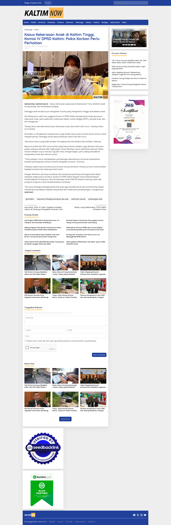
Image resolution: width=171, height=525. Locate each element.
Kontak (60, 522)
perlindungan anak (95, 199)
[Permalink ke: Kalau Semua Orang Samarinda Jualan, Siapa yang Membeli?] (65, 262)
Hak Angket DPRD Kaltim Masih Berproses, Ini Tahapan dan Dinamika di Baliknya (41, 221)
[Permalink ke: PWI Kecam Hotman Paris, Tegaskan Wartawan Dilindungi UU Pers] (37, 286)
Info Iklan (69, 522)
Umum (26, 48)
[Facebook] (134, 515)
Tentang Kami (80, 522)
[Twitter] (137, 515)
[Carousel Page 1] (123, 44)
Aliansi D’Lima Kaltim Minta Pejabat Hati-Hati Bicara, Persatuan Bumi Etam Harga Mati (41, 236)
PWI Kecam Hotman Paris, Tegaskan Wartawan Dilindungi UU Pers (36, 296)
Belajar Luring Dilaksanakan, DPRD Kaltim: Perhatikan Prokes (90, 207)
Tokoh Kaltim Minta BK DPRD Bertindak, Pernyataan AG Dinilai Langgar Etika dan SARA (44, 243)
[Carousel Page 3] (129, 44)
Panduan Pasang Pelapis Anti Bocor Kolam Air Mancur (126, 40)
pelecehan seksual (78, 199)
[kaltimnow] (43, 12)
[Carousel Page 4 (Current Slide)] (132, 44)
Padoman (91, 522)
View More (65, 419)
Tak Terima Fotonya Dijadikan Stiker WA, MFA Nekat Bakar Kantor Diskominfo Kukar (35, 273)
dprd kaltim (30, 199)
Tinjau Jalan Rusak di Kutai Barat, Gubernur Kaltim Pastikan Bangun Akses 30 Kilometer (65, 296)
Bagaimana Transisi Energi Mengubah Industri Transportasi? (129, 85)
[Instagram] (141, 515)
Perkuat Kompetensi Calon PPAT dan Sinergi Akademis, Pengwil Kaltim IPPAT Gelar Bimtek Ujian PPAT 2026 (92, 296)
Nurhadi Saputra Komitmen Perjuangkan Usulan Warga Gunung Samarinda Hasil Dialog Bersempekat (84, 221)
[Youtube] (145, 515)
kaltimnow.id (42, 522)
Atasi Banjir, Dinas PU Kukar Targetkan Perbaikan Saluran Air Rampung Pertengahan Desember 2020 (43, 207)
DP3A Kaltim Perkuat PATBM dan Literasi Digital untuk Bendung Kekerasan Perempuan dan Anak (85, 229)
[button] (146, 3)
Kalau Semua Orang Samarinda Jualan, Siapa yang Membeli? (64, 273)
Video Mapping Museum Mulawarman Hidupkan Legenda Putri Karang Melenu (92, 273)
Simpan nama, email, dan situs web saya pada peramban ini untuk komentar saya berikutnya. (61, 341)
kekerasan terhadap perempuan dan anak (52, 199)
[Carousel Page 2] (126, 44)
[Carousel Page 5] (135, 44)
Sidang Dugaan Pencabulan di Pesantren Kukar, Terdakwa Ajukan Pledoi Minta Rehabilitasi (43, 229)
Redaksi (52, 522)
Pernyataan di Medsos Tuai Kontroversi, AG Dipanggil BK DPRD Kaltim (83, 236)
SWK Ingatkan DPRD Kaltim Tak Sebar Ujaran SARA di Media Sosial (85, 243)
